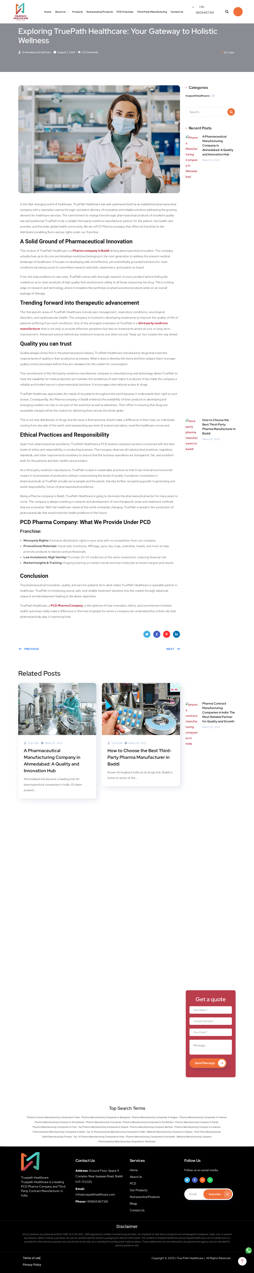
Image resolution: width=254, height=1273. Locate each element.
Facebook (156, 634)
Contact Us (177, 11)
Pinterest (166, 634)
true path (33, 743)
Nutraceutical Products (99, 11)
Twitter (146, 634)
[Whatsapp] (210, 1180)
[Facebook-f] (195, 1180)
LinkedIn (176, 634)
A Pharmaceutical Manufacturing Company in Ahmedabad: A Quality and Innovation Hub (52, 761)
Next (170, 649)
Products (77, 11)
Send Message (205, 1063)
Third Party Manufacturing (152, 11)
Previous (31, 649)
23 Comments (89, 52)
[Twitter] (187, 1180)
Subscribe (215, 1194)
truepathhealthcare (197, 95)
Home (47, 11)
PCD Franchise (125, 11)
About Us (60, 11)
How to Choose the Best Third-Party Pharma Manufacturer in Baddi (139, 757)
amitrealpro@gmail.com (36, 52)
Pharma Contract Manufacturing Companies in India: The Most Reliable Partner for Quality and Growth (218, 712)
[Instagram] (202, 1180)
